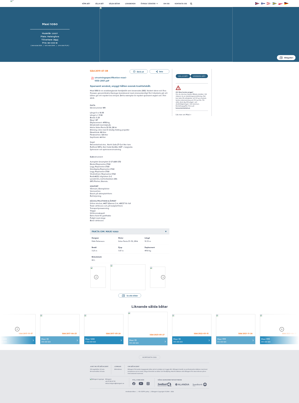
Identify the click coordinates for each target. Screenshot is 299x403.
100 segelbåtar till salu (97, 369)
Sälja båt (99, 3)
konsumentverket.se (183, 108)
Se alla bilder (132, 295)
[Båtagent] (12, 1)
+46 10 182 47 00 (110, 381)
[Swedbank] (200, 384)
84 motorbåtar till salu (97, 371)
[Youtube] (141, 383)
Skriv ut (140, 71)
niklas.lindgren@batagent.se (114, 383)
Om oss (166, 3)
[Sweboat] (165, 384)
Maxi (55, 39)
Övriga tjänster (148, 3)
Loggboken (130, 3)
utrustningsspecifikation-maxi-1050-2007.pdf (111, 79)
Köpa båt (86, 3)
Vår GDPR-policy (143, 391)
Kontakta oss (181, 3)
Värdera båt (199, 76)
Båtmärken (118, 369)
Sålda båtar (114, 3)
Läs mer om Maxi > (183, 114)
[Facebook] (133, 383)
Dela (161, 71)
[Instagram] (148, 383)
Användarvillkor (131, 391)
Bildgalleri (288, 57)
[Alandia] (182, 384)
